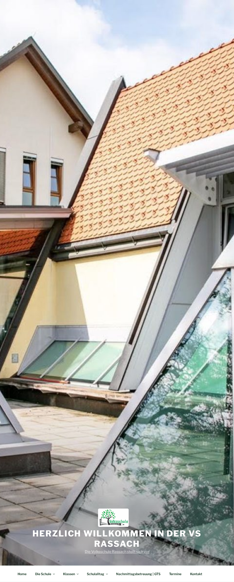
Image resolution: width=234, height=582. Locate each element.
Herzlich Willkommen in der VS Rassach (117, 538)
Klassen (69, 574)
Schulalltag (95, 574)
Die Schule (43, 574)
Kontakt (196, 574)
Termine (175, 574)
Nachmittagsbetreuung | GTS (138, 574)
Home (22, 574)
